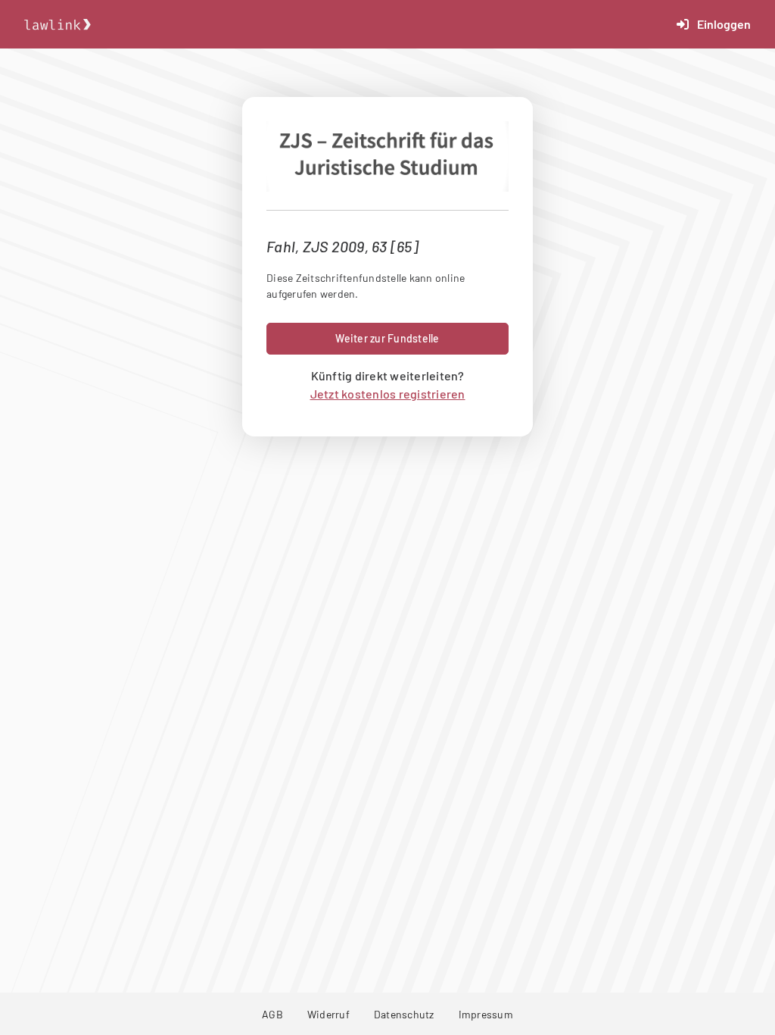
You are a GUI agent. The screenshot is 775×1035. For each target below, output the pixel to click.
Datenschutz (404, 1014)
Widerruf (328, 1014)
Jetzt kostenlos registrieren (387, 393)
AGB (272, 1014)
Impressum (486, 1014)
